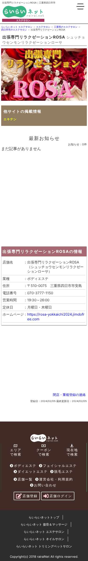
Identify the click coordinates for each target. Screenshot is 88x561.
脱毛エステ (63, 471)
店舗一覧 (25, 479)
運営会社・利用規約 (56, 479)
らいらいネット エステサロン (44, 532)
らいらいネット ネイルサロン (44, 539)
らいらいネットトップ (44, 517)
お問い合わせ (45, 485)
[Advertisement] (44, 198)
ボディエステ (25, 466)
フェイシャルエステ (60, 466)
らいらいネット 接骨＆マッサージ (44, 524)
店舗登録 (30, 496)
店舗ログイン (61, 496)
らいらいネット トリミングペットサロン (44, 546)
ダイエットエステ (33, 471)
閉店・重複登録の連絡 (69, 395)
